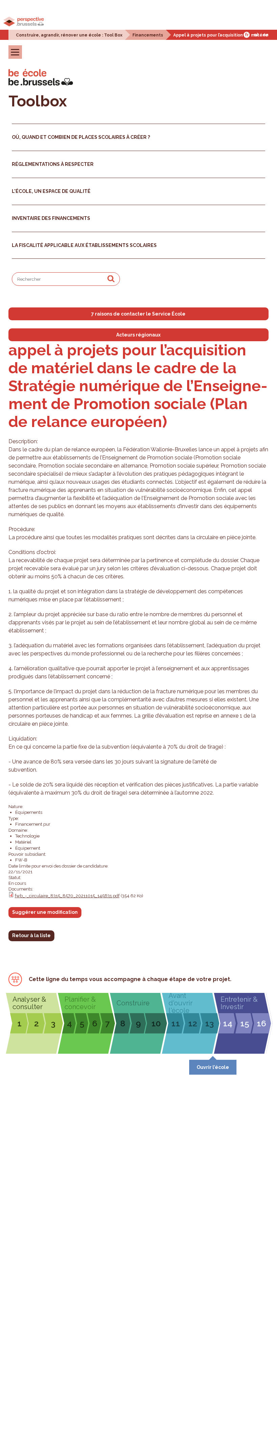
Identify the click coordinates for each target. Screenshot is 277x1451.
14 (227, 1023)
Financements (147, 35)
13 (209, 1023)
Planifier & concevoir (80, 1003)
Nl (256, 34)
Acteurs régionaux (138, 334)
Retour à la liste (31, 935)
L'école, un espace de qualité (51, 191)
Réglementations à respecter (53, 164)
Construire (133, 1003)
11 (175, 1023)
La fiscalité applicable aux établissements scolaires (84, 245)
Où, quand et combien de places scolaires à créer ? (81, 137)
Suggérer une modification (45, 912)
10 (156, 1023)
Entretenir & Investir (239, 1003)
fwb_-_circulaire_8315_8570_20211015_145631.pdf (67, 895)
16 (261, 1023)
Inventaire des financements (51, 218)
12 (192, 1023)
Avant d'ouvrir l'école (181, 1003)
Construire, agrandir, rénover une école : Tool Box (69, 35)
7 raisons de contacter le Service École (138, 314)
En (266, 34)
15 (244, 1023)
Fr (247, 34)
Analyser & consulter (29, 1003)
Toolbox (37, 101)
